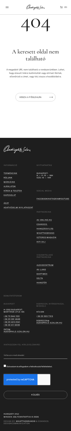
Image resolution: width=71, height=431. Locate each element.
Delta (40, 278)
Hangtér (42, 282)
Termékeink (10, 173)
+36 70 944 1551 (12, 316)
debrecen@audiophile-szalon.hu (49, 321)
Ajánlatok (10, 186)
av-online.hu (44, 220)
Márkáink (9, 182)
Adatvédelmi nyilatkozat (18, 207)
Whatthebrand (45, 233)
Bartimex (42, 274)
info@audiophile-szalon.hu (16, 330)
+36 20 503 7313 (44, 316)
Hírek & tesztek (13, 191)
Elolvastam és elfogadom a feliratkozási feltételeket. (29, 366)
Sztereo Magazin (46, 237)
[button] (7, 7)
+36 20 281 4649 (12, 319)
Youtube (64, 199)
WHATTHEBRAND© (26, 421)
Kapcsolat (10, 195)
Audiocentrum (45, 265)
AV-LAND (41, 269)
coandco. (42, 224)
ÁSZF (6, 203)
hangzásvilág (45, 229)
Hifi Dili (41, 242)
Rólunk (8, 177)
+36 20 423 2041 (12, 322)
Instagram (54, 199)
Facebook (42, 199)
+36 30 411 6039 (12, 325)
